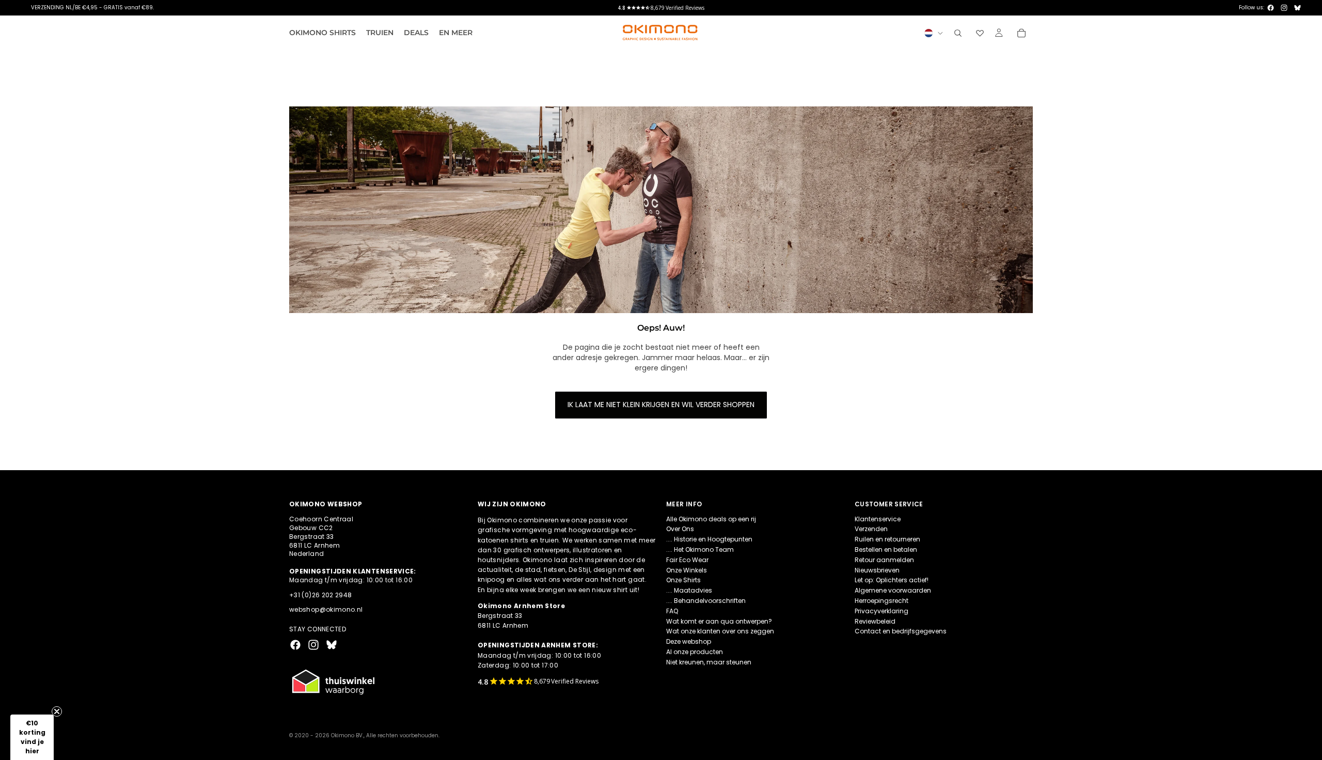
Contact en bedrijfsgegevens (901, 631)
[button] (32, 737)
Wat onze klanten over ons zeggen (720, 631)
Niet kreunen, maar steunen (708, 661)
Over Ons (680, 528)
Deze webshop (688, 641)
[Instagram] (1284, 8)
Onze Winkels (686, 569)
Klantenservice (878, 518)
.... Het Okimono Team (700, 549)
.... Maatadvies (689, 590)
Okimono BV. (347, 735)
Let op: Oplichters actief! (891, 580)
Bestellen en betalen (886, 549)
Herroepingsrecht (881, 600)
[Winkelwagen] (1021, 33)
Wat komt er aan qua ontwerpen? (719, 620)
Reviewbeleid (875, 620)
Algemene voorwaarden (893, 590)
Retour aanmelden (884, 559)
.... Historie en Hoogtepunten (709, 539)
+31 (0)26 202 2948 (320, 594)
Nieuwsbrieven (877, 569)
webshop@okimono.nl (326, 609)
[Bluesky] (1297, 8)
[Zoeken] (958, 33)
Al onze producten (694, 651)
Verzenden (871, 528)
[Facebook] (1270, 8)
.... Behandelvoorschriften (706, 600)
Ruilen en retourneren (887, 539)
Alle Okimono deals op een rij (711, 518)
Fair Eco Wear (687, 559)
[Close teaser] (57, 711)
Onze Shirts (683, 580)
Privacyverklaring (881, 610)
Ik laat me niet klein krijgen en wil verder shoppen (661, 404)
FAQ (672, 610)
